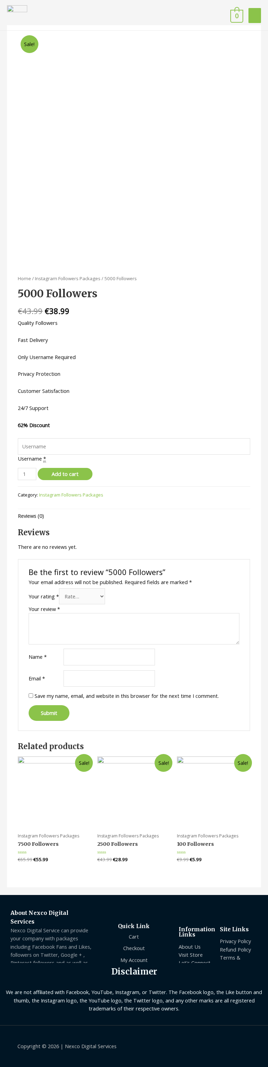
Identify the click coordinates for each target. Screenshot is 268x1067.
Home (24, 278)
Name (38, 656)
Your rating (44, 596)
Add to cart (65, 473)
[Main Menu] (254, 15)
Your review (44, 608)
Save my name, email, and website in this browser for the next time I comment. (127, 695)
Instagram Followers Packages (67, 278)
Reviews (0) (31, 515)
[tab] (31, 515)
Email (37, 678)
